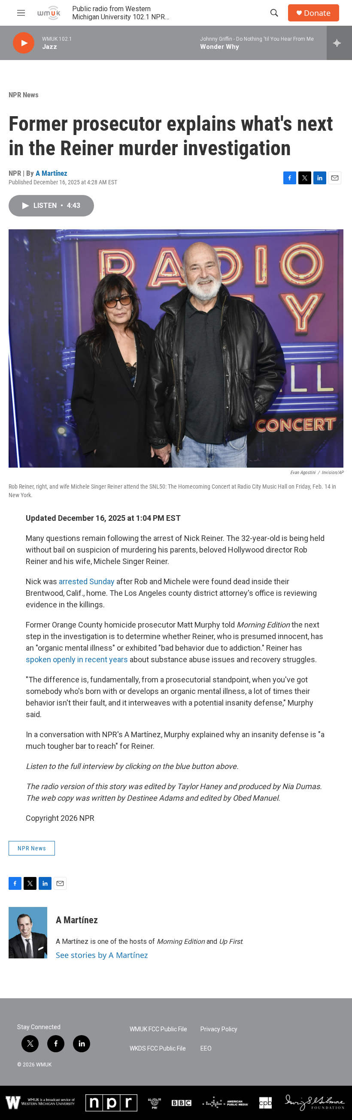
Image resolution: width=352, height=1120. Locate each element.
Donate (317, 13)
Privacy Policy (218, 1029)
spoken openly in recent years (77, 659)
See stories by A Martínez (102, 955)
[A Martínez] (28, 932)
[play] (23, 43)
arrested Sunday (87, 581)
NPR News (24, 94)
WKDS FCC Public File (158, 1048)
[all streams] (339, 43)
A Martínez (51, 173)
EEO (206, 1048)
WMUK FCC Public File (158, 1029)
